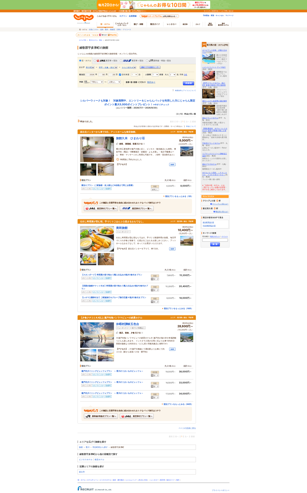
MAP (172, 164)
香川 (88, 447)
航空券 (185, 24)
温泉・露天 (104, 29)
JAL (142, 480)
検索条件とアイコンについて (185, 90)
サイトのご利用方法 (211, 11)
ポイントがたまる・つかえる (87, 35)
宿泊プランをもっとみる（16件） (178, 308)
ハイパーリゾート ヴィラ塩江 (214, 67)
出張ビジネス (93, 29)
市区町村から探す (100, 447)
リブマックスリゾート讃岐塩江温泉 (214, 154)
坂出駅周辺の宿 (208, 222)
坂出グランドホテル (210, 118)
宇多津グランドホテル (211, 143)
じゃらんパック (122, 24)
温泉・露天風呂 (118, 480)
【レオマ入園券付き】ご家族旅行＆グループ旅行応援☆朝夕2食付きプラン (113, 297)
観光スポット (215, 236)
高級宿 (112, 29)
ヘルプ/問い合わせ (226, 11)
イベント (224, 236)
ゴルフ (197, 24)
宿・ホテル (86, 60)
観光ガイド (171, 480)
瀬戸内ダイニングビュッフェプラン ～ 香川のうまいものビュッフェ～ (112, 371)
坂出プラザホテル (209, 164)
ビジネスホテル (85, 459)
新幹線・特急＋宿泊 (162, 60)
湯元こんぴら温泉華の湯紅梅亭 (214, 101)
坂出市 (82, 472)
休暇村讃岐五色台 (127, 324)
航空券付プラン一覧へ (106, 208)
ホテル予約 (82, 40)
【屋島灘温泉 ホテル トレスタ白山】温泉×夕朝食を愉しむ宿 (214, 129)
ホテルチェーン (92, 480)
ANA (145, 480)
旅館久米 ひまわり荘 (130, 138)
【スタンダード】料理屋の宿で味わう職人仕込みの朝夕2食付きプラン (111, 274)
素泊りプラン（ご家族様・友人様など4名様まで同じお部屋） (107, 185)
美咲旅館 (122, 227)
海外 (210, 24)
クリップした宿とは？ (220, 204)
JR (139, 480)
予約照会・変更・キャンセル (213, 15)
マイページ (229, 15)
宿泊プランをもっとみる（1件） (179, 196)
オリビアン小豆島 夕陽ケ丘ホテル (214, 51)
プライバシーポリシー (220, 490)
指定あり (151, 82)
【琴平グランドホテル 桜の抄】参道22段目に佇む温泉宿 (214, 84)
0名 (185, 74)
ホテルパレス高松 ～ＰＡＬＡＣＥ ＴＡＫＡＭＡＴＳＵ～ (214, 174)
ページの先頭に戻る (187, 428)
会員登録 (133, 16)
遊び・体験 (138, 24)
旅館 (81, 447)
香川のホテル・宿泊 (95, 40)
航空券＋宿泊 (111, 60)
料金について (191, 126)
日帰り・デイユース (124, 29)
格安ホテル (99, 459)
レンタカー (172, 24)
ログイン (123, 16)
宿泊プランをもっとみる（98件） (178, 404)
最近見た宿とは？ (222, 211)
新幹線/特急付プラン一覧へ (104, 416)
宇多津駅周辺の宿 (209, 226)
